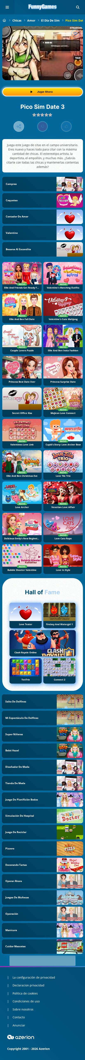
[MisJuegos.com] (4, 20)
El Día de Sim (50, 20)
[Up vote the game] (66, 126)
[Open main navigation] (7, 7)
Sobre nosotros (23, 1009)
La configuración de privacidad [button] (34, 977)
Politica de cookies (25, 993)
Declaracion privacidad (28, 985)
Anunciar (19, 1025)
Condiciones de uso (26, 1001)
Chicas (16, 20)
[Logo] (42, 7)
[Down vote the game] (42, 126)
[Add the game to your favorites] (75, 33)
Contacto (19, 1017)
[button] (78, 7)
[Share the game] (18, 126)
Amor (31, 20)
